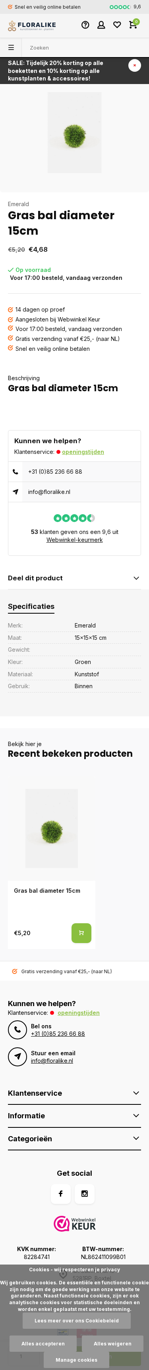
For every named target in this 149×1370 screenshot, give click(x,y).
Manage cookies (76, 1360)
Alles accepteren (43, 1344)
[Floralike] (32, 26)
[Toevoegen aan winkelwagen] (81, 933)
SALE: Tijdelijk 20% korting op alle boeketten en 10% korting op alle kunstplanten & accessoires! (55, 70)
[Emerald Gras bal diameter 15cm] (51, 828)
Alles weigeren (113, 1344)
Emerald (18, 204)
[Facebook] (61, 1194)
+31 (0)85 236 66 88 (55, 471)
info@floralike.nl (49, 491)
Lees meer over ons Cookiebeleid (77, 1321)
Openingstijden (83, 451)
